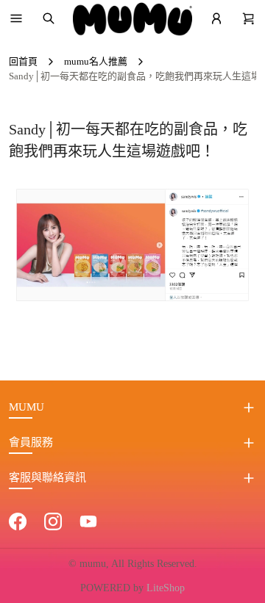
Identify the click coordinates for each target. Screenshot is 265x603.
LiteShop (165, 587)
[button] (16, 18)
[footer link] (17, 520)
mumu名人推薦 (95, 61)
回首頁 (23, 61)
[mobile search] (48, 18)
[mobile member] (216, 18)
